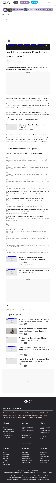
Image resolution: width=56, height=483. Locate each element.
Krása (8, 14)
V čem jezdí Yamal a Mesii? (8, 431)
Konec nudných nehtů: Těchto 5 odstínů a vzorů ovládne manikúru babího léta (34, 321)
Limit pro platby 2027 (44, 456)
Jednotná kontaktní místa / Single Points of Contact (17, 479)
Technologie (25, 448)
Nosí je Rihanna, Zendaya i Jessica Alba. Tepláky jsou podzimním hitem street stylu (34, 361)
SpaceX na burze (25, 452)
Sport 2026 (6, 448)
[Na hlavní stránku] (7, 2)
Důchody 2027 (43, 458)
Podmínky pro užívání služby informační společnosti (37, 475)
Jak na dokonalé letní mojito (27, 441)
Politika (42, 423)
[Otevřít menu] (51, 2)
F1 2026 (5, 460)
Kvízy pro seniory (6, 433)
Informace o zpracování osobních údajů (16, 477)
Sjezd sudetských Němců (45, 430)
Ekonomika (43, 448)
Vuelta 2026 (42, 417)
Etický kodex (32, 479)
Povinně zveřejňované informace (42, 479)
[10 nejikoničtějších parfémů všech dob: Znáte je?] (11, 127)
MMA (4, 452)
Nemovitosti (11, 415)
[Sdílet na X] (11, 305)
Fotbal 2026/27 (6, 454)
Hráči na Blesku (25, 412)
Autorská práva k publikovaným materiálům (17, 475)
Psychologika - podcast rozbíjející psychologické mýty (28, 415)
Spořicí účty (42, 454)
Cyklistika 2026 (6, 464)
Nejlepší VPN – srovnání (27, 460)
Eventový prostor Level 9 (19, 417)
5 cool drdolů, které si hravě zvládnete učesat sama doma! (34, 272)
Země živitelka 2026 (44, 462)
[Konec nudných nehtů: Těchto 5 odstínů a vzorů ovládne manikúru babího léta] (11, 321)
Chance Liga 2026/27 (32, 417)
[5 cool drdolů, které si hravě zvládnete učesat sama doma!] (11, 272)
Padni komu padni (43, 434)
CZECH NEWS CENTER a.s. (33, 470)
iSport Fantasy (33, 412)
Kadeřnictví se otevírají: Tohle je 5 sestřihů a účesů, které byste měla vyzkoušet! (32, 260)
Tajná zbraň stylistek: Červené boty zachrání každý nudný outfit (32, 339)
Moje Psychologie (7, 412)
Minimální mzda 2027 (44, 460)
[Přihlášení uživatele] (49, 2)
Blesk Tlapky (16, 412)
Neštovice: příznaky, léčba (8, 429)
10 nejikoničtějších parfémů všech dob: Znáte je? (34, 126)
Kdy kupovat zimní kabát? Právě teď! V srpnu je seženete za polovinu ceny (34, 330)
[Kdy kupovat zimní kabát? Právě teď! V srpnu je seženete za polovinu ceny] (11, 331)
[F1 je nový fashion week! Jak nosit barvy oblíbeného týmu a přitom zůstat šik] (11, 351)
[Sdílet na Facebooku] (7, 305)
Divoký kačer (42, 438)
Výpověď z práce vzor (44, 436)
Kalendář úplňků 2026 (7, 435)
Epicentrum (5, 427)
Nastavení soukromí (33, 477)
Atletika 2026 (6, 462)
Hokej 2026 (5, 456)
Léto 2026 (25, 423)
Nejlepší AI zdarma (25, 456)
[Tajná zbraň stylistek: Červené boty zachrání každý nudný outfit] (11, 340)
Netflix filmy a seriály (26, 462)
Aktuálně (6, 423)
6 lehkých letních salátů (26, 443)
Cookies (27, 477)
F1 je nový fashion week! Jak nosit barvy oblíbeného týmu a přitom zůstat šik (34, 350)
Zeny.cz (3, 14)
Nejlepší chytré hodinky (26, 458)
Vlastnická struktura (42, 477)
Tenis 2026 (5, 458)
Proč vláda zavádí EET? (44, 432)
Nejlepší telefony (25, 454)
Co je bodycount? (6, 437)
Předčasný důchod (43, 452)
